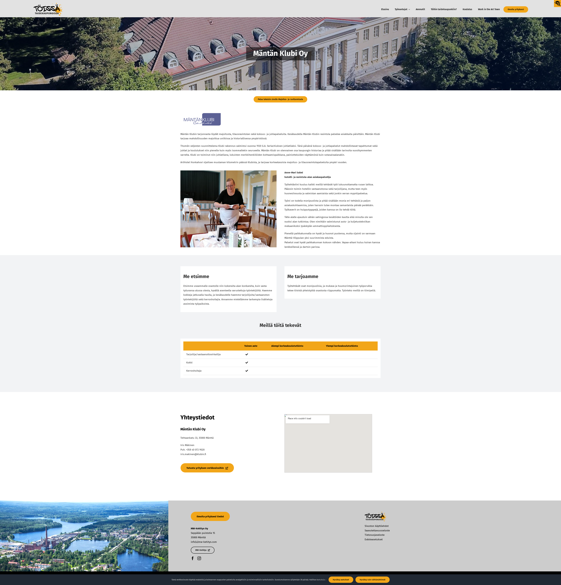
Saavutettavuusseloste (377, 530)
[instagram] (199, 558)
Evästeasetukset (374, 539)
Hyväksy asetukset (341, 580)
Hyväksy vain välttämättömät (372, 580)
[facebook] (192, 558)
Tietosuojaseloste (375, 534)
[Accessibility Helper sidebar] (557, 3)
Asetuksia (320, 580)
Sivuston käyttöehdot (377, 526)
